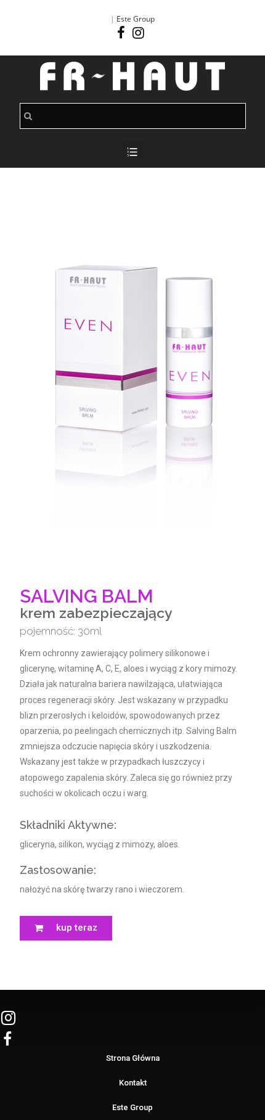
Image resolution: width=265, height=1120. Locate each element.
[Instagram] (138, 32)
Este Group (135, 19)
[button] (66, 928)
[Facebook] (123, 32)
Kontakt (133, 1082)
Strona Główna (133, 1058)
